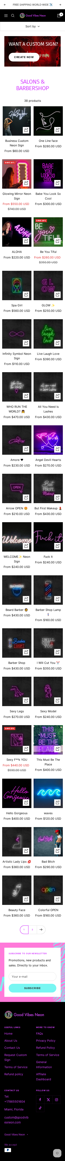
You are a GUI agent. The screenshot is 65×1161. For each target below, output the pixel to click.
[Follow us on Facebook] (40, 1100)
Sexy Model (48, 711)
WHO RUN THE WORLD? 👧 (16, 409)
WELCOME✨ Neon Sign (17, 559)
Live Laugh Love (48, 354)
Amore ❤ (16, 460)
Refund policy (13, 1074)
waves (48, 813)
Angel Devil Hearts (48, 460)
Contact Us (12, 1047)
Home (8, 1033)
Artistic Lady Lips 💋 (17, 861)
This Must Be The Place (48, 762)
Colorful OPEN (48, 910)
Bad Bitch (48, 861)
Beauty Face (16, 910)
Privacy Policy (45, 1040)
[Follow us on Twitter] (48, 1100)
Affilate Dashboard (43, 1076)
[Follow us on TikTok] (40, 1108)
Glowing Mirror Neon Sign (17, 196)
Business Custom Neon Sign (17, 143)
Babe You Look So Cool (48, 196)
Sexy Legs (17, 711)
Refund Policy (45, 1047)
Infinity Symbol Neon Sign (17, 356)
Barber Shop (16, 663)
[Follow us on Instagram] (56, 1100)
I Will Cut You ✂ (48, 663)
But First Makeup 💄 (48, 508)
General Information (44, 1064)
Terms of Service (15, 1067)
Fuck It (48, 556)
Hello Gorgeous (16, 813)
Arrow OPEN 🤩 (17, 508)
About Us (10, 1040)
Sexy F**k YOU (16, 759)
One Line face (48, 141)
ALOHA (17, 252)
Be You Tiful (48, 252)
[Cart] (59, 15)
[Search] (12, 15)
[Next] (41, 929)
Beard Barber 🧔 (17, 610)
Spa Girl (16, 305)
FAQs (39, 1033)
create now (24, 57)
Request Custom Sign (15, 1057)
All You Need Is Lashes (48, 409)
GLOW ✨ (48, 305)
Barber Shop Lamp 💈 (48, 612)
